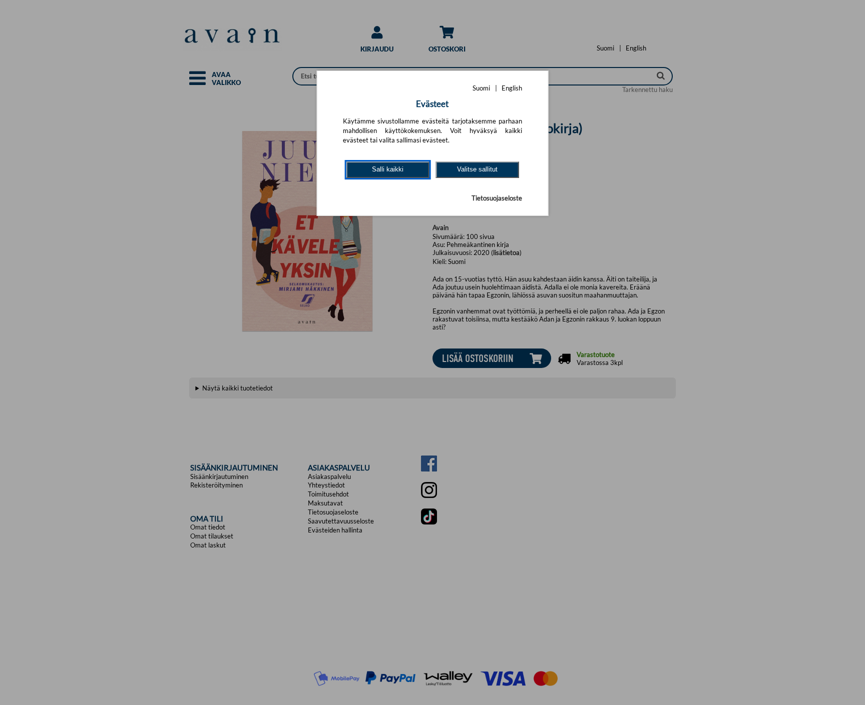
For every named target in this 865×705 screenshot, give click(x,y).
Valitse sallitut (477, 169)
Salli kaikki (387, 169)
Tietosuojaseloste (497, 198)
